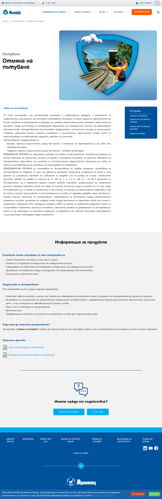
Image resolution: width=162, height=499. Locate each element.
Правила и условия (97, 440)
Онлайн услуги (142, 12)
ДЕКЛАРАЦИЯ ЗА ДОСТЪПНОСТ (124, 440)
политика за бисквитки (102, 496)
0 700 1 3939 (51, 3)
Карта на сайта (81, 453)
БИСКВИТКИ (28, 439)
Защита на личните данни (70, 440)
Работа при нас (45, 440)
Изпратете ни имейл (69, 412)
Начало (6, 21)
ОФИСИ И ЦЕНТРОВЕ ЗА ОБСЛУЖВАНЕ (20, 3)
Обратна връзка (10, 440)
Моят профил (145, 3)
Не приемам (138, 494)
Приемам (154, 494)
